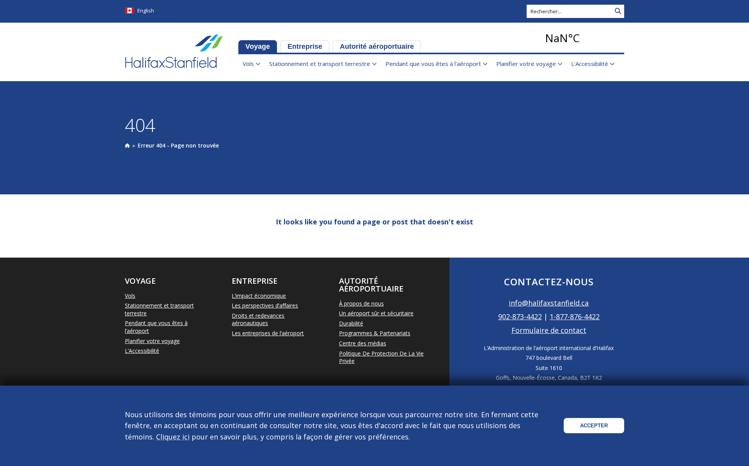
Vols (248, 64)
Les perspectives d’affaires (265, 305)
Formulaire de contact (548, 330)
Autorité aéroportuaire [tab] (377, 46)
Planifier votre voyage (526, 64)
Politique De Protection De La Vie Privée (381, 357)
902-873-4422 (520, 316)
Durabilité (351, 323)
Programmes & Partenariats (374, 333)
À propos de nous (361, 303)
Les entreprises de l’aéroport (268, 333)
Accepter (594, 426)
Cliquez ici (173, 436)
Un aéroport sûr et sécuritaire (376, 313)
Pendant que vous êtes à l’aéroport (433, 64)
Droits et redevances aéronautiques (258, 319)
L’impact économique (259, 295)
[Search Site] (618, 11)
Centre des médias (362, 343)
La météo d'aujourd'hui (583, 38)
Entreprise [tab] (305, 46)
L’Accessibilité (589, 64)
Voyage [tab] (257, 46)
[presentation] (127, 145)
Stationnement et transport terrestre (319, 64)
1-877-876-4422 (575, 316)
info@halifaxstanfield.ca (549, 303)
